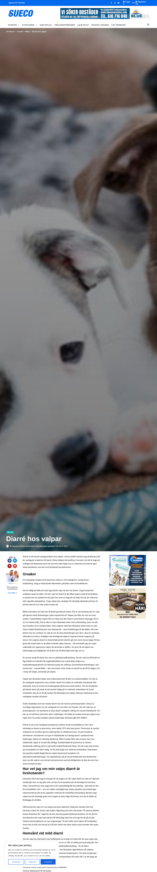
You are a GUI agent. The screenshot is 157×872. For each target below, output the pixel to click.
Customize (16, 862)
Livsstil (20, 32)
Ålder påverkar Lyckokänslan (12, 588)
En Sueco (11, 32)
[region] (32, 854)
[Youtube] (118, 2)
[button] (14, 25)
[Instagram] (114, 2)
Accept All (48, 862)
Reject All (32, 862)
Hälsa (27, 32)
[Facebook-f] (111, 2)
